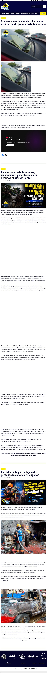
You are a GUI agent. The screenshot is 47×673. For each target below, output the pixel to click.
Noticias (8, 13)
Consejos (17, 13)
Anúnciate (8, 663)
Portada (3, 13)
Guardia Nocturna (25, 13)
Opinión (13, 13)
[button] (16, 77)
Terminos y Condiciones (38, 663)
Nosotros (23, 663)
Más (36, 13)
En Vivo (43, 13)
